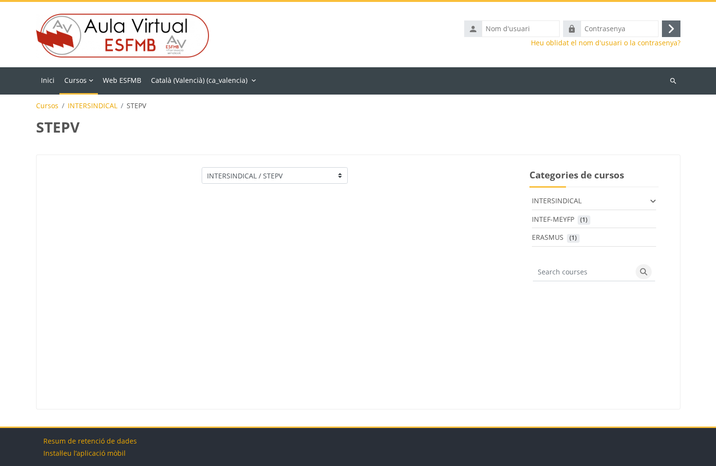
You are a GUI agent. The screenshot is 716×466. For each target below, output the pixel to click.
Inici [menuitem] (48, 80)
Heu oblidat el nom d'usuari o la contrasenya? (605, 43)
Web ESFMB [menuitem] (122, 80)
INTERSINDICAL (92, 105)
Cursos (47, 105)
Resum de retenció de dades (90, 441)
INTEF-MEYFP (553, 219)
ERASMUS (548, 237)
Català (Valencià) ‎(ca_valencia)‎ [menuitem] (199, 80)
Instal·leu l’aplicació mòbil (84, 453)
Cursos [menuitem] (75, 80)
